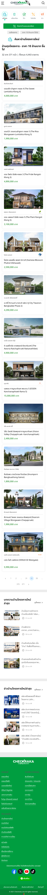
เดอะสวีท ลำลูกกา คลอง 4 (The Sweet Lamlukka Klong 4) (19, 90)
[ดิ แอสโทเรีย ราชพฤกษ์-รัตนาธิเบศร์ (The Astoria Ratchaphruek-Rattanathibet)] (23, 328)
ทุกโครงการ (13, 32)
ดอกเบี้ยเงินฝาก (30, 785)
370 (18, 584)
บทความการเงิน (6, 794)
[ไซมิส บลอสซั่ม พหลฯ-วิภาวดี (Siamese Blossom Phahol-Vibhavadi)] (23, 242)
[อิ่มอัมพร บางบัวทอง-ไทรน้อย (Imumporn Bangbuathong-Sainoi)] (23, 456)
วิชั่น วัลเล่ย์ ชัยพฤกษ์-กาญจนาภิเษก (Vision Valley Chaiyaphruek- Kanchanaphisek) (21, 433)
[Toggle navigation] (2, 3)
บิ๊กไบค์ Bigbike (6, 790)
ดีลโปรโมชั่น (5, 847)
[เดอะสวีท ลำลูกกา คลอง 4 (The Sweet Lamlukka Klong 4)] (23, 71)
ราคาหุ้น (27, 794)
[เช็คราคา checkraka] (18, 3)
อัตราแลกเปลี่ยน (30, 803)
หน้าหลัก (4, 842)
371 (23, 584)
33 (37, 578)
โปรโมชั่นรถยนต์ (6, 803)
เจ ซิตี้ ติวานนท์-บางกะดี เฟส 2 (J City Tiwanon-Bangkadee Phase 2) (23, 304)
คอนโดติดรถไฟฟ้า (7, 827)
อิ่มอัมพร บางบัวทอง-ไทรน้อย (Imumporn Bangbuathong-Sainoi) (21, 476)
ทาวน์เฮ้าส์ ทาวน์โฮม (8, 836)
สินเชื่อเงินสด (29, 776)
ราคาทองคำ (29, 790)
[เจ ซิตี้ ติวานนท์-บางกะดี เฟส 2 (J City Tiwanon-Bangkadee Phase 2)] (23, 285)
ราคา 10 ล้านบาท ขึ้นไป (30, 32)
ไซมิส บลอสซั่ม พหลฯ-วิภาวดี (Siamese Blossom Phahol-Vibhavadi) (23, 261)
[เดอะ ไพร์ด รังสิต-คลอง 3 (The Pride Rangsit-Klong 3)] (23, 156)
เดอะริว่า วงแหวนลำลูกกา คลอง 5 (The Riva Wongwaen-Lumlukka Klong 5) (21, 133)
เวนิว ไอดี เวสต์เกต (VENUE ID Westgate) (21, 560)
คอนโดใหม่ (5, 823)
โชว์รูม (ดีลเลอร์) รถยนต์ (9, 799)
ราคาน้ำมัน (28, 799)
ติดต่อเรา (4, 860)
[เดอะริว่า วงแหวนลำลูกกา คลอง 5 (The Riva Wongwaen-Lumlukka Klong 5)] (23, 114)
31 (26, 578)
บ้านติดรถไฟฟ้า (6, 832)
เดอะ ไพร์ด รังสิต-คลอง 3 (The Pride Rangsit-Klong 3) (22, 176)
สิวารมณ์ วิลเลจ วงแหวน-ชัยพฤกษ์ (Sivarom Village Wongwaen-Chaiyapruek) (21, 519)
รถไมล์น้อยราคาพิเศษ (8, 808)
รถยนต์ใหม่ (5, 776)
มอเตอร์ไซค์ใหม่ (6, 785)
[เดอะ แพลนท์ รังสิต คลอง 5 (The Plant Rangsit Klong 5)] (23, 199)
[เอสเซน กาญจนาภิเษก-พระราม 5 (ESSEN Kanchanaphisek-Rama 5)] (23, 371)
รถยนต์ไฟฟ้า (5, 781)
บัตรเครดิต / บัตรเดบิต (32, 781)
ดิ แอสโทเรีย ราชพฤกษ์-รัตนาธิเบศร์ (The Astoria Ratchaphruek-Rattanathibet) (21, 347)
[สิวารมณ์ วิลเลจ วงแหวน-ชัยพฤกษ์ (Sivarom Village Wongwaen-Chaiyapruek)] (23, 499)
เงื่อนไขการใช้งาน (7, 851)
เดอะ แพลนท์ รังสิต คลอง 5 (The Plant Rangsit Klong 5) (23, 219)
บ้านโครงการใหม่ (7, 818)
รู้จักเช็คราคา (5, 856)
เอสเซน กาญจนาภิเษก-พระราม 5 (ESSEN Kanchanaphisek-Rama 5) (20, 390)
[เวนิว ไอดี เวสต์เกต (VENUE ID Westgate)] (23, 542)
